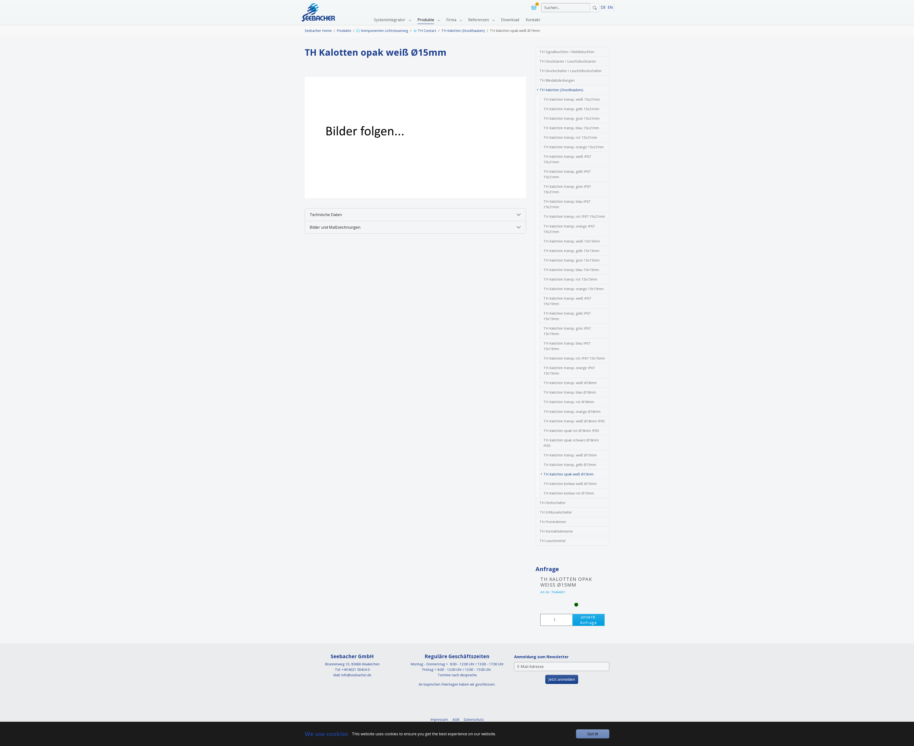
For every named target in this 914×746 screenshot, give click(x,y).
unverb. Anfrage (588, 619)
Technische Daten (326, 214)
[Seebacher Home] (318, 7)
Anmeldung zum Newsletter (541, 656)
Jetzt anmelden (561, 679)
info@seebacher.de (356, 675)
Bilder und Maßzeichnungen (335, 227)
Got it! (592, 733)
